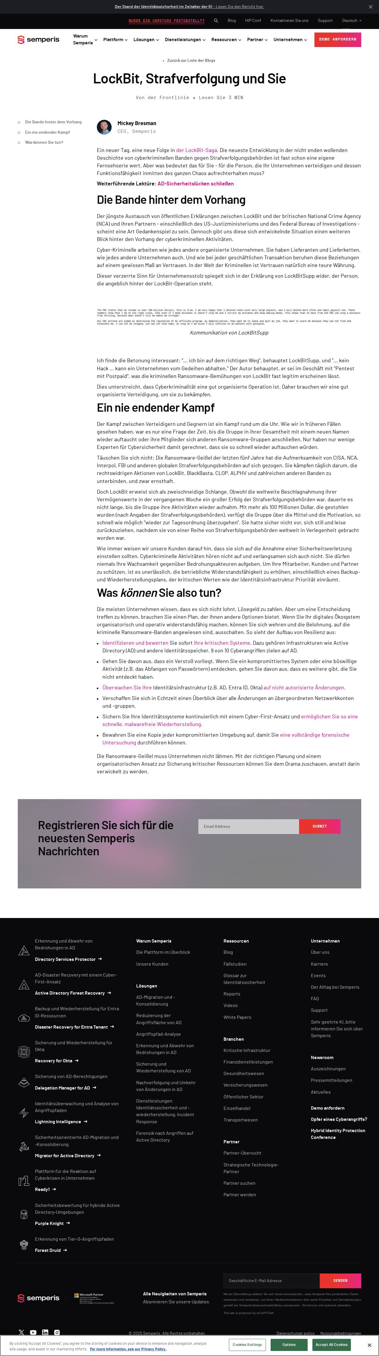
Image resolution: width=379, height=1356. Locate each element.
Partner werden (240, 1194)
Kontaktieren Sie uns (290, 21)
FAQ (315, 998)
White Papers (237, 1017)
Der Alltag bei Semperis (335, 987)
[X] (21, 1331)
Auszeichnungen (328, 1068)
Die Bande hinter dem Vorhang (53, 122)
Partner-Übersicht (242, 1153)
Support (325, 21)
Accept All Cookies (332, 1345)
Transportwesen (241, 1120)
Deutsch (349, 21)
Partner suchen (240, 1183)
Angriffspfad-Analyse (158, 1034)
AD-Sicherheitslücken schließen (196, 184)
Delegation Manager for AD (62, 1088)
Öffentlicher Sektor (244, 1097)
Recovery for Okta (53, 1060)
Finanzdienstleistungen (248, 1062)
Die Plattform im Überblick (163, 952)
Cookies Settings (247, 1345)
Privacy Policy (313, 845)
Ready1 (42, 1189)
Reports (232, 994)
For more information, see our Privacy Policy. (128, 1350)
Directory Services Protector (65, 959)
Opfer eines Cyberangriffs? (339, 1119)
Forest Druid (48, 1250)
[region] (189, 1345)
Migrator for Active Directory (64, 1155)
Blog (232, 21)
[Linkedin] (45, 1331)
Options (289, 1345)
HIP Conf (253, 21)
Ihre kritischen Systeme (222, 643)
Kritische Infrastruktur (247, 1050)
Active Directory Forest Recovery (70, 993)
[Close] (369, 1345)
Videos (231, 1005)
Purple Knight (49, 1223)
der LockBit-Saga (196, 150)
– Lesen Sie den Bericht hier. (189, 7)
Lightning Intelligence (58, 1121)
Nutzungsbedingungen (340, 1333)
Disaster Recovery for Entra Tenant (71, 1027)
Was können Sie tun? (44, 142)
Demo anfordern (328, 1108)
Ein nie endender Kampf (47, 132)
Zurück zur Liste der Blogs (191, 61)
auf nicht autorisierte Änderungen (304, 688)
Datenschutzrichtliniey (267, 1305)
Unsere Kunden (152, 964)
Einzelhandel (237, 1108)
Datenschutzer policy (295, 1333)
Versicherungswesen (246, 1085)
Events (318, 975)
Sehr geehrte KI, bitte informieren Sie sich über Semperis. (337, 1029)
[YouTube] (33, 1331)
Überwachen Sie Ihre (127, 688)
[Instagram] (57, 1331)
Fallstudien (235, 964)
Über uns (320, 952)
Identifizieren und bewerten (135, 643)
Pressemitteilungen (331, 1080)
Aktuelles (321, 1092)
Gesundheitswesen (244, 1073)
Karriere (319, 964)
